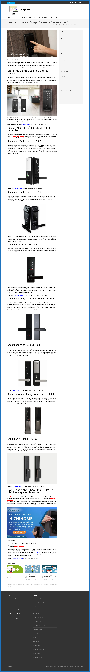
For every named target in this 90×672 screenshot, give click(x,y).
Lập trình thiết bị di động (66, 90)
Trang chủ (10, 17)
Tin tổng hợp (36, 653)
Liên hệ (58, 17)
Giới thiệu (51, 17)
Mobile (62, 49)
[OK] (82, 2)
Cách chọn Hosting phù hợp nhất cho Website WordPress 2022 (49, 576)
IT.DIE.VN (38, 552)
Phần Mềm (31, 17)
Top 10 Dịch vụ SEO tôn (13, 575)
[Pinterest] (72, 2)
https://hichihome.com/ (20, 546)
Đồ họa (63, 56)
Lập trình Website (65, 87)
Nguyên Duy (18, 577)
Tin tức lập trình (41, 17)
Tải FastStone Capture (18, 295)
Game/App (23, 17)
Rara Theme (60, 666)
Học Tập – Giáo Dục (65, 71)
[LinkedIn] (75, 2)
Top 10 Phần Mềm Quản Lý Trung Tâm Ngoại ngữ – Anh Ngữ (31, 576)
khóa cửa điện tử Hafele (18, 136)
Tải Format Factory (17, 486)
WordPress (71, 666)
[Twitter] (70, 2)
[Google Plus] (77, 2)
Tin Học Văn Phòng (65, 68)
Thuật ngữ (63, 79)
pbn (17, 59)
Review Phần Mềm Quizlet (19, 188)
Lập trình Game (64, 83)
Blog (17, 17)
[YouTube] (80, 2)
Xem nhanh (11, 2)
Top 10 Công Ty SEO (17, 558)
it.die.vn (11, 666)
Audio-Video (64, 64)
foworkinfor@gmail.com (16, 618)
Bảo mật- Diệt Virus (65, 60)
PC (62, 45)
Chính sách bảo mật (11, 598)
